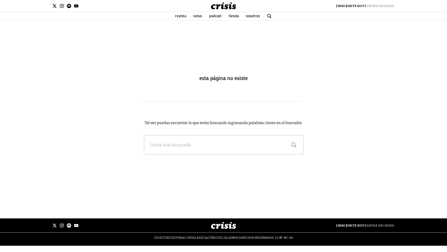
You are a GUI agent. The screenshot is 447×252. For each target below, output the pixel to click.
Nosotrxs (253, 16)
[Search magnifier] (293, 145)
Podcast (215, 16)
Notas (197, 16)
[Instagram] (62, 6)
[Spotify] (69, 6)
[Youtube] (76, 6)
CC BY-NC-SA (284, 237)
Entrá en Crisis (380, 5)
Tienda (234, 16)
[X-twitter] (54, 6)
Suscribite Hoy (351, 5)
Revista (180, 16)
